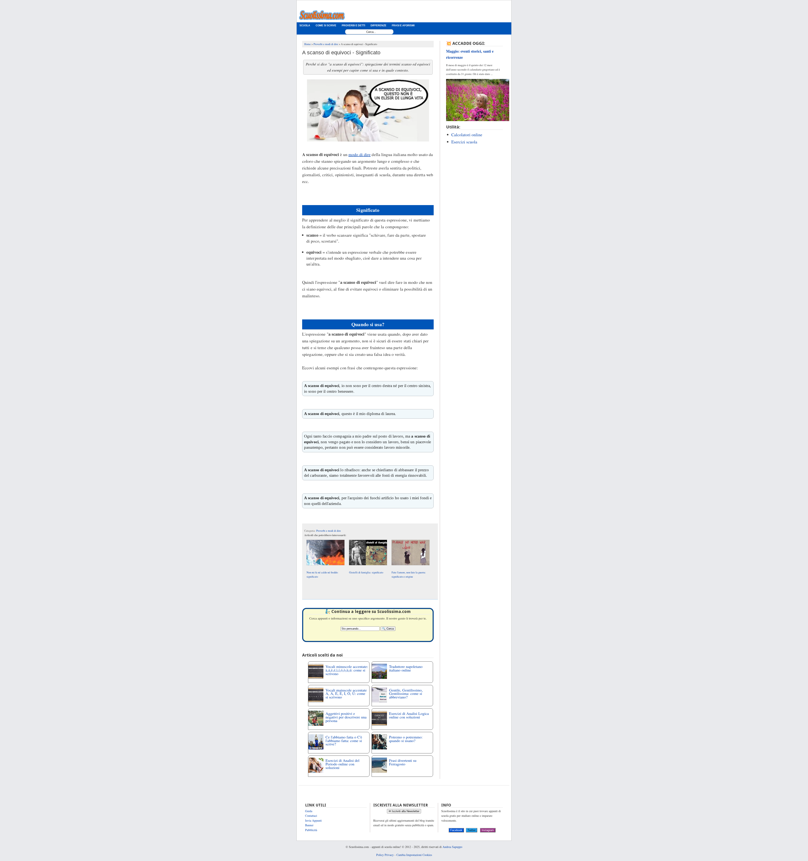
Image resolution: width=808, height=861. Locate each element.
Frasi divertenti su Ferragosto (402, 762)
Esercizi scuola (464, 142)
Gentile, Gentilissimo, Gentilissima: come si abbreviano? (406, 693)
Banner (309, 825)
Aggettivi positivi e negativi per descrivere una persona (346, 717)
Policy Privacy (385, 855)
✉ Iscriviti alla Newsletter (404, 811)
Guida (308, 811)
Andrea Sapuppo (452, 847)
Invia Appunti (313, 820)
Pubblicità (311, 830)
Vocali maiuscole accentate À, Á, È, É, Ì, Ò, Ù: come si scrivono (346, 693)
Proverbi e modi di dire (328, 531)
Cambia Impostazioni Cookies (414, 855)
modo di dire (359, 154)
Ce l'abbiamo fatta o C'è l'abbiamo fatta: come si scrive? (344, 740)
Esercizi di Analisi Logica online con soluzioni (409, 715)
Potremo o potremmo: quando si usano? (406, 738)
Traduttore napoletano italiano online (406, 668)
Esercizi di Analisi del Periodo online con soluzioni (342, 764)
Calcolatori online (466, 134)
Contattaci (311, 816)
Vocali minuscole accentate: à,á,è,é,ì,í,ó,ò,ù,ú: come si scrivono (347, 670)
